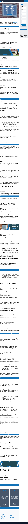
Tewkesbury (2, 514)
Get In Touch (23, 29)
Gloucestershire (3, 516)
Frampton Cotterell (12, 517)
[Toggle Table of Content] (7, 28)
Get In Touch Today (9, 26)
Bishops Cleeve (3, 513)
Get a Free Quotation (9, 68)
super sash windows (15, 22)
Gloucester (2, 515)
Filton (10, 519)
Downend (11, 518)
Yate (10, 516)
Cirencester (2, 518)
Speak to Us (9, 144)
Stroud (2, 517)
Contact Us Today (10, 333)
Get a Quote (9, 14)
